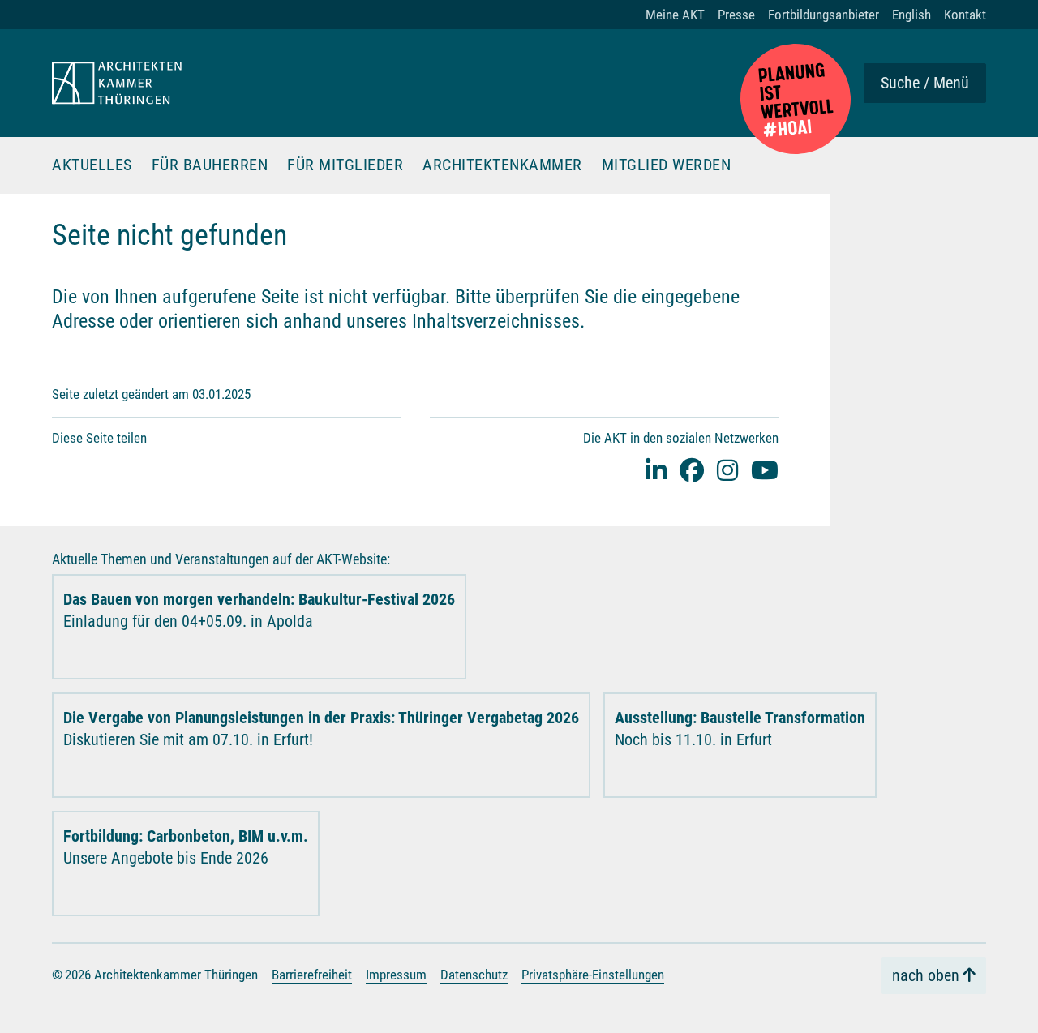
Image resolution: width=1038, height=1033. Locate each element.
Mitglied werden (666, 165)
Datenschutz (474, 975)
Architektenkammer (502, 165)
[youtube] (764, 469)
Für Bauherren (210, 165)
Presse (736, 14)
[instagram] (727, 469)
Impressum (396, 975)
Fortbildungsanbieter (823, 14)
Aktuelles (92, 165)
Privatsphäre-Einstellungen (592, 975)
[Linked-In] (656, 469)
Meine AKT (675, 14)
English (911, 14)
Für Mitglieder (345, 165)
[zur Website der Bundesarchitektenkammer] (795, 99)
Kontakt (965, 14)
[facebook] (692, 469)
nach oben (925, 975)
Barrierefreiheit (312, 975)
